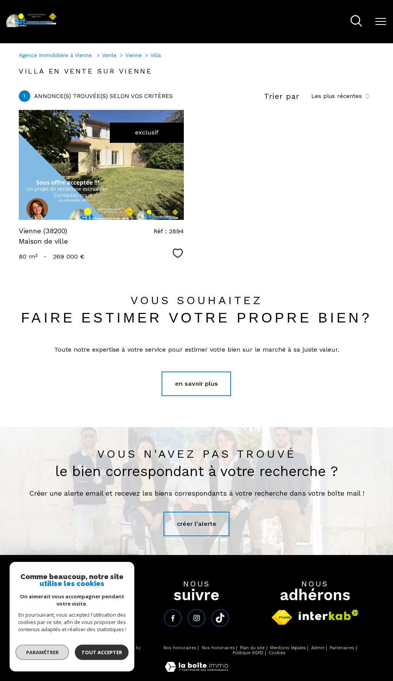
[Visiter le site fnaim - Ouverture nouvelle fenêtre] (281, 617)
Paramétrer (42, 652)
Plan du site (252, 647)
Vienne (133, 55)
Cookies (277, 653)
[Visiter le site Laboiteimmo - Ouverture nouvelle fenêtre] (196, 669)
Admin (318, 647)
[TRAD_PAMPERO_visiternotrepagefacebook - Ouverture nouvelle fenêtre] (173, 618)
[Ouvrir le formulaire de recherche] (356, 22)
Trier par (281, 96)
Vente (109, 55)
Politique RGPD (248, 652)
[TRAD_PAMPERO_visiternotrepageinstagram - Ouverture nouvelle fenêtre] (196, 618)
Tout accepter (101, 652)
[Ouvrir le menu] (380, 22)
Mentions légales (288, 647)
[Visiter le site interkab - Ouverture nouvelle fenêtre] (328, 615)
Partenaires (342, 647)
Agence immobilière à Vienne (56, 55)
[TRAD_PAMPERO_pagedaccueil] (31, 25)
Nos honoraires (179, 647)
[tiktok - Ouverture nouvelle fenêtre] (220, 618)
